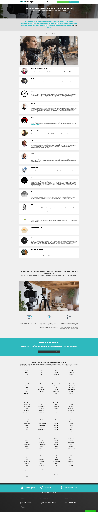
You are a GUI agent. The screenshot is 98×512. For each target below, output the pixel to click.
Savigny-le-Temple (71, 408)
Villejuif (71, 444)
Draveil (27, 467)
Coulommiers (27, 455)
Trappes (71, 431)
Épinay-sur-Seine (27, 472)
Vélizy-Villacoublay (71, 438)
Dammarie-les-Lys (27, 461)
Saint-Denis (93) (71, 383)
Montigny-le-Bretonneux (56, 381)
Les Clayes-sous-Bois (41, 438)
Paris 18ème (56, 438)
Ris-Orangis (71, 370)
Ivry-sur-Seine (41, 408)
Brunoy (27, 408)
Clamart (26, 440)
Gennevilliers (42, 391)
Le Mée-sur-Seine (42, 427)
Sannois (71, 402)
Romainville (71, 374)
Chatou (27, 427)
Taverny (71, 425)
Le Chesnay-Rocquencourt (41, 423)
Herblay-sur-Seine (42, 402)
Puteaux (56, 472)
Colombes (26, 446)
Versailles (71, 440)
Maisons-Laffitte (41, 461)
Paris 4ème (56, 450)
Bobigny (27, 391)
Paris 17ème (56, 436)
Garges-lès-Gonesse (41, 389)
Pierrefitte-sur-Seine (56, 461)
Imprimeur (68, 23)
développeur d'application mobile (48, 23)
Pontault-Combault (56, 467)
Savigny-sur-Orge (71, 410)
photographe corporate (31, 25)
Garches (41, 387)
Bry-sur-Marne (26, 410)
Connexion (54, 1)
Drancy (27, 465)
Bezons (27, 389)
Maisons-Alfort (41, 459)
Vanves (71, 436)
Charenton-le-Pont (27, 421)
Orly (56, 410)
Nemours (56, 395)
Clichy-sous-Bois (27, 444)
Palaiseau (56, 417)
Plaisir (56, 463)
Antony (27, 374)
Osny (56, 414)
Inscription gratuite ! (74, 1)
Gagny (42, 385)
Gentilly (41, 393)
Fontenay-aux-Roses (41, 378)
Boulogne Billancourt (26, 400)
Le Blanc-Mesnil (41, 419)
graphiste (57, 23)
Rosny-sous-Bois (71, 376)
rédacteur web (45, 25)
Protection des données (23, 503)
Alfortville (26, 372)
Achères (26, 370)
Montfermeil (56, 378)
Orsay (56, 412)
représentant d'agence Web (67, 25)
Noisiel (56, 404)
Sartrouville (71, 406)
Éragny (27, 474)
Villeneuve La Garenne (71, 448)
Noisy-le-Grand (56, 406)
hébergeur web (62, 23)
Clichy (27, 442)
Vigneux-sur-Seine (71, 442)
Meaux (42, 472)
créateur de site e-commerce (27, 23)
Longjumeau (42, 457)
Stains (71, 419)
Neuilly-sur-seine (56, 400)
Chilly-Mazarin (26, 436)
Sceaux (71, 412)
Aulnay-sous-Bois (27, 383)
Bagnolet (26, 387)
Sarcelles (71, 404)
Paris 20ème (56, 444)
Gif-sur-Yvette (41, 395)
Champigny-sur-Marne (26, 417)
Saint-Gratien (71, 391)
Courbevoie (27, 457)
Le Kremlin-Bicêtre (42, 425)
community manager (39, 21)
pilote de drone (38, 25)
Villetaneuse (71, 457)
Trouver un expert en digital (63, 1)
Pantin (56, 419)
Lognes (41, 455)
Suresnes (71, 423)
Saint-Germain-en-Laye (71, 389)
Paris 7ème (56, 455)
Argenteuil (26, 376)
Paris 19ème (56, 440)
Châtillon (26, 425)
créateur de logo (63, 21)
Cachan (27, 414)
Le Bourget (41, 421)
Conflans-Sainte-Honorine (27, 450)
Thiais (71, 427)
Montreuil (56, 387)
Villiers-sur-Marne (71, 461)
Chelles (27, 431)
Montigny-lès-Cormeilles (56, 383)
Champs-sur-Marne (27, 419)
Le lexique (21, 508)
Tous (26, 21)
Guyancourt (42, 400)
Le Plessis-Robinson (41, 431)
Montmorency (56, 385)
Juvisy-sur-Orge (41, 412)
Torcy (71, 429)
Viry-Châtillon (71, 465)
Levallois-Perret (41, 448)
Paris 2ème (56, 446)
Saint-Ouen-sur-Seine (71, 400)
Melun (42, 474)
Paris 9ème (56, 459)
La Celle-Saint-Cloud (41, 414)
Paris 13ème (56, 429)
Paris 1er (56, 442)
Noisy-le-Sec (56, 408)
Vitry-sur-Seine (71, 467)
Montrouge (56, 389)
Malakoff (41, 463)
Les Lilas (41, 440)
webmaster (49, 27)
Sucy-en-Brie (71, 421)
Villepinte (71, 455)
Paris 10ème (56, 423)
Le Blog (49, 1)
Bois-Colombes (26, 393)
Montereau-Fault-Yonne (56, 376)
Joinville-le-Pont (41, 410)
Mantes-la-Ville (41, 467)
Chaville (27, 429)
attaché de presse (31, 21)
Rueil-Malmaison (71, 378)
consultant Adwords (48, 21)
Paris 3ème (56, 448)
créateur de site (70, 21)
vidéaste (75, 25)
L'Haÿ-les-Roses (41, 450)
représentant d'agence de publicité (55, 25)
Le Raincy (41, 436)
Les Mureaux (42, 442)
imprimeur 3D (74, 23)
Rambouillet (56, 474)
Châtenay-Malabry (27, 423)
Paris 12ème (56, 427)
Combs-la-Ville (26, 448)
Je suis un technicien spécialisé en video (49, 351)
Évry (41, 374)
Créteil (27, 459)
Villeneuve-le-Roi (71, 450)
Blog (21, 506)
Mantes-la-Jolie (41, 465)
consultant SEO (56, 21)
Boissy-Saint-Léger (27, 395)
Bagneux (26, 385)
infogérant (23, 25)
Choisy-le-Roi (27, 438)
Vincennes (71, 463)
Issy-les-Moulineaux (41, 406)
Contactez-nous (22, 507)
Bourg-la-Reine (26, 402)
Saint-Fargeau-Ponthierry (71, 387)
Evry (41, 372)
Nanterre (56, 393)
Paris (56, 421)
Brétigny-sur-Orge (27, 404)
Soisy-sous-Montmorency (71, 417)
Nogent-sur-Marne (56, 402)
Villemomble (71, 446)
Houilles (41, 404)
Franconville (42, 381)
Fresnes (41, 383)
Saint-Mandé (71, 393)
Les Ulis (41, 446)
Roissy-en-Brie (71, 372)
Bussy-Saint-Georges (26, 412)
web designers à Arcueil (35, 124)
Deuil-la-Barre (27, 463)
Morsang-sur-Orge (56, 391)
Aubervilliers (27, 381)
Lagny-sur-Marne (41, 417)
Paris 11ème (56, 425)
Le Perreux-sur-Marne (41, 429)
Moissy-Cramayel (56, 374)
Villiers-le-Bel (71, 459)
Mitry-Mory (56, 372)
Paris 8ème (56, 457)
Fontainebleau (41, 376)
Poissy (56, 465)
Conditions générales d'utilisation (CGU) (26, 502)
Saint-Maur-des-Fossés (71, 395)
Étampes (41, 370)
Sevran (71, 414)
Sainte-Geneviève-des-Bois (71, 385)
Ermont (27, 476)
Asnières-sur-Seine (27, 378)
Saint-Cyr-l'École (71, 381)
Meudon (56, 370)
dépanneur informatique (37, 23)
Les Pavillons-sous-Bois (42, 444)
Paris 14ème (56, 431)
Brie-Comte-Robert (27, 406)
